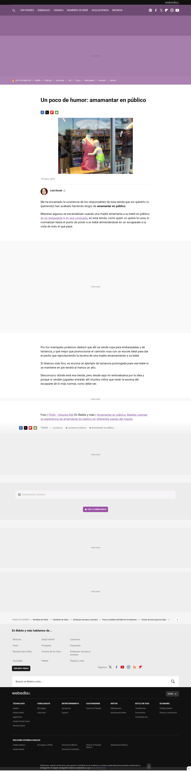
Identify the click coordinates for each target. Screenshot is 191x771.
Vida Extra (41, 712)
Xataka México (19, 745)
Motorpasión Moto (118, 712)
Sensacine (66, 708)
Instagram (172, 10)
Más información (98, 768)
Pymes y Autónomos (168, 712)
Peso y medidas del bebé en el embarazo (119, 620)
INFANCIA (117, 10)
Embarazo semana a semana (85, 620)
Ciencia (113, 80)
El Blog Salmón (166, 708)
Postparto (46, 645)
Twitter (161, 10)
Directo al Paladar (93, 708)
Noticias (17, 639)
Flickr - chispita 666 (61, 415)
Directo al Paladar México (93, 746)
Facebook (156, 10)
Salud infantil (47, 639)
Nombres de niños (41, 620)
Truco (78, 80)
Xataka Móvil (18, 712)
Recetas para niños (22, 651)
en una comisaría (76, 218)
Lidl (69, 80)
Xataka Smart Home (21, 721)
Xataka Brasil (18, 749)
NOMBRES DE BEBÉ (77, 10)
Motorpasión (116, 708)
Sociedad (17, 660)
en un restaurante (52, 218)
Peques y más (77, 660)
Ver (96, 509)
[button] (57, 191)
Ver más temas (21, 668)
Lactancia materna (77, 427)
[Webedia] (172, 2)
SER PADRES (27, 10)
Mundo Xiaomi (19, 726)
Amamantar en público (111, 415)
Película (48, 80)
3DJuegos (41, 708)
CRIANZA (58, 10)
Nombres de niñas (61, 620)
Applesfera (17, 717)
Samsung (60, 80)
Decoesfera (140, 712)
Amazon (102, 80)
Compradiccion (141, 717)
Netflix (37, 80)
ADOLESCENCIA (100, 10)
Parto (15, 645)
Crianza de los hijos (51, 651)
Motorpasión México (119, 745)
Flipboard (166, 10)
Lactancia (57, 427)
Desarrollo (75, 645)
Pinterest (150, 10)
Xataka (16, 708)
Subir (170, 694)
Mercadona (89, 80)
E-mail (56, 112)
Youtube (177, 10)
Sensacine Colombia (70, 749)
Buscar (173, 681)
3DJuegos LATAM (44, 745)
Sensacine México (69, 745)
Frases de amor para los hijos (154, 620)
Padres (44, 660)
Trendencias (140, 708)
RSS (134, 666)
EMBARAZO (44, 10)
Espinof (65, 712)
